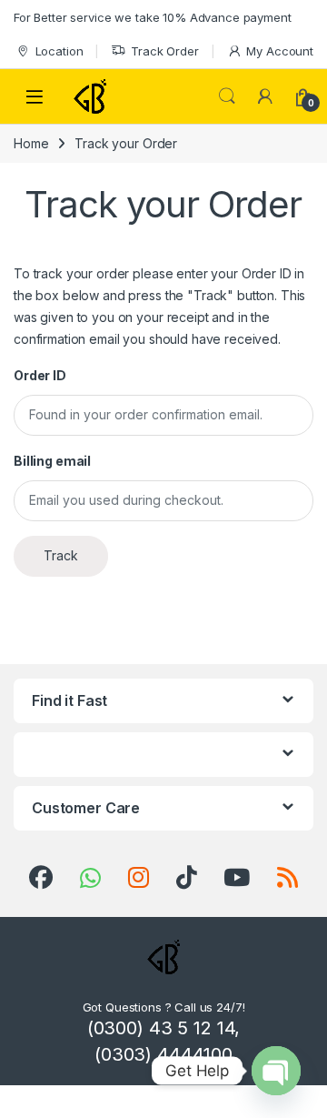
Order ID (40, 375)
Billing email (52, 460)
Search (227, 96)
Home (31, 143)
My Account (279, 51)
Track (61, 555)
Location (59, 51)
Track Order (164, 51)
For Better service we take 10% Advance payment (153, 17)
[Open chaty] (276, 1070)
